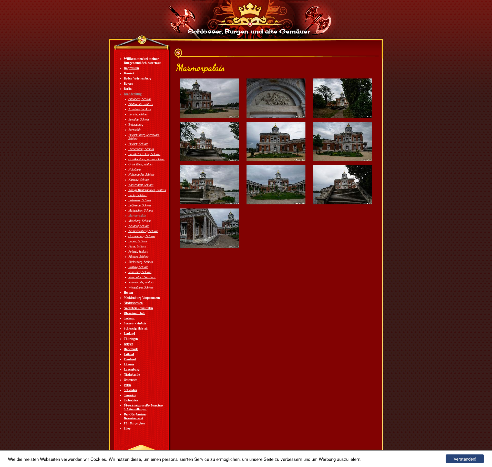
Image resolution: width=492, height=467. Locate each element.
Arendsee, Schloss (139, 109)
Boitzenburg (135, 124)
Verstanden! (465, 458)
